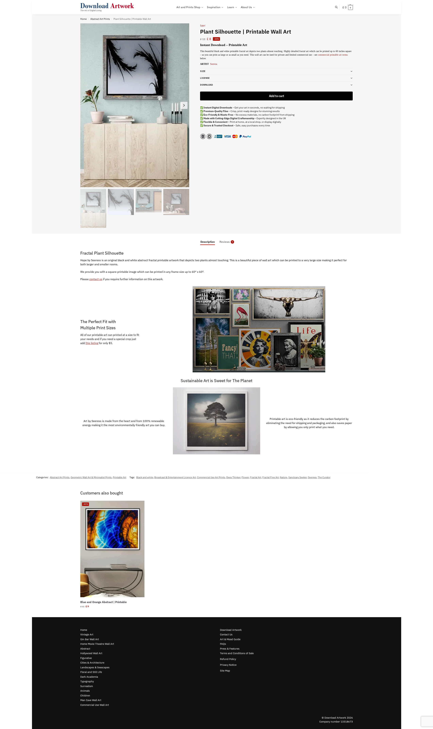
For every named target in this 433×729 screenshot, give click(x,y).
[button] (347, 7)
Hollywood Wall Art (91, 653)
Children (85, 695)
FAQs (223, 643)
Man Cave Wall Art (90, 700)
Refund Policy (228, 659)
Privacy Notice (228, 664)
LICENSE (205, 78)
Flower (245, 477)
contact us (95, 279)
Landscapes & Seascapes (94, 667)
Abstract (85, 648)
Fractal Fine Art (270, 477)
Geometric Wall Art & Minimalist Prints (91, 477)
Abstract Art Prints (100, 18)
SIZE (202, 71)
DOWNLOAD (206, 84)
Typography (87, 681)
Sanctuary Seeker (297, 477)
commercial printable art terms (333, 55)
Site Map (225, 670)
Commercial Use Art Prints (211, 477)
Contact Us (226, 634)
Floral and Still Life (91, 672)
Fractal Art (255, 477)
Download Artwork (231, 629)
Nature (283, 477)
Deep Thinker (233, 477)
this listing (92, 343)
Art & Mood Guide (230, 639)
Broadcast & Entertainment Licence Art (175, 477)
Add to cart (276, 96)
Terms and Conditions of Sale (237, 653)
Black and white (144, 477)
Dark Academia (89, 676)
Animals (85, 690)
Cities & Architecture (92, 662)
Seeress (213, 64)
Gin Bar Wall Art (89, 639)
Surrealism (86, 686)
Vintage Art (86, 634)
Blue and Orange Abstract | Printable (103, 602)
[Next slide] (183, 105)
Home (83, 18)
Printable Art (119, 477)
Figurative (86, 658)
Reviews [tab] (226, 241)
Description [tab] (207, 241)
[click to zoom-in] (134, 105)
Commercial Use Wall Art (94, 704)
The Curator (324, 477)
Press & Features (229, 648)
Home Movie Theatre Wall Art (97, 643)
